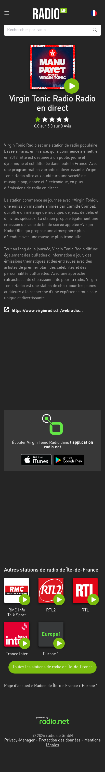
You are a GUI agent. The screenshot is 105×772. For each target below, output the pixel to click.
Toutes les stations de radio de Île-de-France (52, 667)
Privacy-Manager (19, 740)
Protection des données (60, 740)
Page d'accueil (17, 686)
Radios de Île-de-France (56, 686)
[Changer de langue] (94, 13)
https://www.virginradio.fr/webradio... (47, 311)
